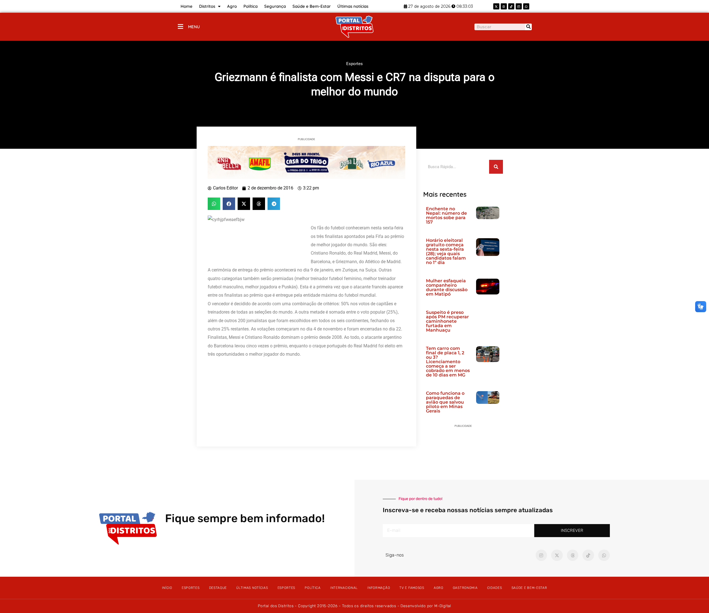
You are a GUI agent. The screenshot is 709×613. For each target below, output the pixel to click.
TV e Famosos (411, 588)
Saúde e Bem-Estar (311, 6)
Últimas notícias (352, 6)
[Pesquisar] (528, 27)
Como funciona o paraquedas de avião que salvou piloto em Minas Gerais (445, 402)
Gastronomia (465, 588)
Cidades (494, 588)
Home (186, 6)
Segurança (275, 6)
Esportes (354, 63)
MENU (194, 26)
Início (167, 588)
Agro (232, 6)
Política (250, 6)
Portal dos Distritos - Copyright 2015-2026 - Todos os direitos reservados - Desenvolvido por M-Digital (354, 606)
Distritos (207, 6)
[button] (214, 204)
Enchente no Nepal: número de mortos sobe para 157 (446, 215)
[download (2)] (306, 162)
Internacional (344, 588)
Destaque (218, 588)
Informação (378, 588)
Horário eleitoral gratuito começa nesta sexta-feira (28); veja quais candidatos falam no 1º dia (446, 251)
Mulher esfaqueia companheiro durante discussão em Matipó (446, 287)
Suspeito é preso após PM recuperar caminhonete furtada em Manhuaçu (447, 321)
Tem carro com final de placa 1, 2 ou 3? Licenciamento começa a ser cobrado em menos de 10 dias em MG (448, 362)
